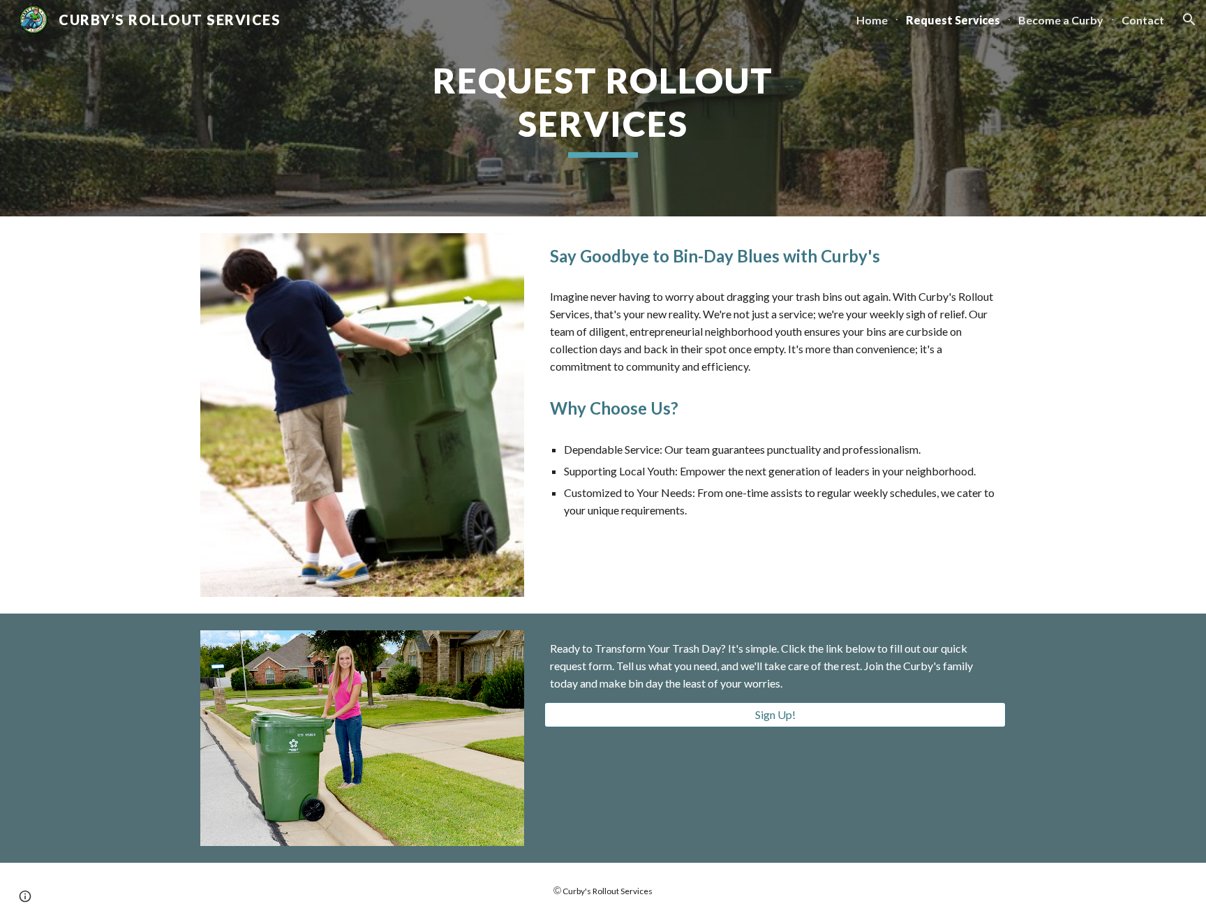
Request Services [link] (953, 20)
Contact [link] (1143, 20)
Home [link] (872, 20)
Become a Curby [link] (1060, 20)
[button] (1189, 19)
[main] (603, 108)
